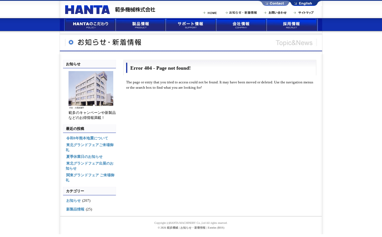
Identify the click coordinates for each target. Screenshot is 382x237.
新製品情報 (75, 209)
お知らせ (73, 200)
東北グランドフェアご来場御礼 (90, 147)
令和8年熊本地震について (87, 138)
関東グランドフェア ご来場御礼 (90, 177)
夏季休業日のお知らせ (84, 156)
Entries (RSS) (216, 227)
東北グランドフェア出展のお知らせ (90, 165)
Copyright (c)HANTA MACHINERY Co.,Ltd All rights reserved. (191, 222)
